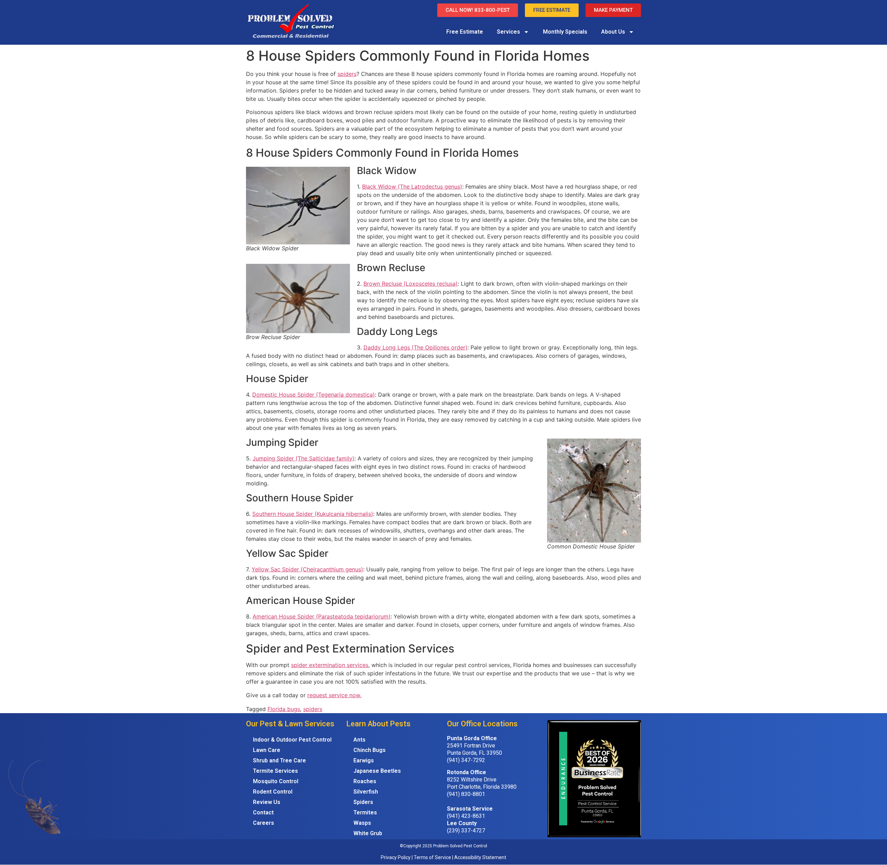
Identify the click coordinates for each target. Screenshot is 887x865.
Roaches (364, 781)
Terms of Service (432, 857)
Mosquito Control (275, 781)
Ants (359, 739)
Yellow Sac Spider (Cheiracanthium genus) (307, 569)
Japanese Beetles (377, 771)
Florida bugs (283, 709)
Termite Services (275, 771)
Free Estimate (464, 31)
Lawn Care (266, 750)
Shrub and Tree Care (279, 760)
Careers (263, 823)
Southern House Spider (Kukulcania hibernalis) (312, 513)
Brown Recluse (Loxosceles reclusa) (410, 283)
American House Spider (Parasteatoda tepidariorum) (321, 616)
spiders (347, 73)
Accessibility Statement (480, 857)
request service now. (334, 695)
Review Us (266, 802)
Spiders (363, 802)
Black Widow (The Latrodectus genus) (412, 186)
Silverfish (365, 791)
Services (508, 31)
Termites (365, 812)
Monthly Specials (565, 31)
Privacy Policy (396, 857)
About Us (613, 31)
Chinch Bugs (369, 750)
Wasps (362, 823)
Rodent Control (272, 791)
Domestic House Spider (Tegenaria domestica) (313, 394)
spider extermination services (329, 664)
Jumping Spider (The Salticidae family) (303, 458)
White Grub (367, 833)
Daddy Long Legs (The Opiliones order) (415, 347)
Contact (263, 812)
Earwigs (363, 760)
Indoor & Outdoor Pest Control (292, 739)
